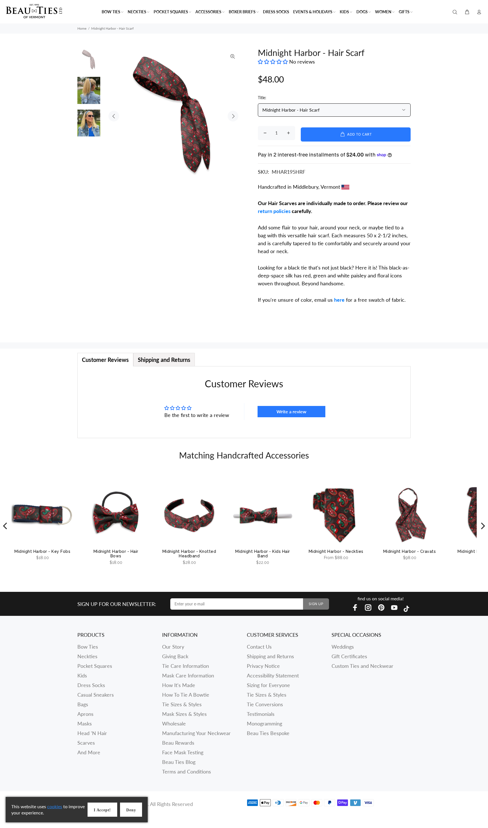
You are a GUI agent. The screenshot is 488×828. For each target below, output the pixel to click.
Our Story (173, 647)
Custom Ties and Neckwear (362, 666)
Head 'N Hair (92, 733)
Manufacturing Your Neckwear (196, 733)
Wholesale (174, 723)
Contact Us (259, 647)
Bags (82, 704)
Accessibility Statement (273, 675)
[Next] (482, 526)
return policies (274, 211)
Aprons (85, 714)
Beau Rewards (178, 743)
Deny (131, 810)
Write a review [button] (291, 411)
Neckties (87, 656)
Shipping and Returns (270, 656)
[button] (273, 61)
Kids (82, 675)
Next (233, 116)
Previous (113, 116)
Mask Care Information (188, 675)
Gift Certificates (349, 656)
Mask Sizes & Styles (184, 714)
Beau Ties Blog (178, 762)
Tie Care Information (185, 666)
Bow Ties (87, 647)
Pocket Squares (94, 666)
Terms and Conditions (186, 771)
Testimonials (260, 714)
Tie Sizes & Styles (182, 704)
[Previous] (5, 526)
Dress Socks (91, 685)
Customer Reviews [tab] (105, 359)
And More (88, 752)
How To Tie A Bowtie (185, 695)
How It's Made (178, 685)
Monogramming (264, 723)
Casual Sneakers (95, 695)
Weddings (343, 647)
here (339, 300)
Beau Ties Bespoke (268, 733)
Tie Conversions (265, 704)
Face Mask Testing (182, 752)
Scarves (86, 743)
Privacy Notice (263, 666)
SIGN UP (316, 604)
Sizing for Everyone (268, 685)
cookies (54, 806)
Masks (84, 723)
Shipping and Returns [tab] (164, 359)
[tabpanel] (244, 402)
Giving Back (175, 656)
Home (81, 28)
